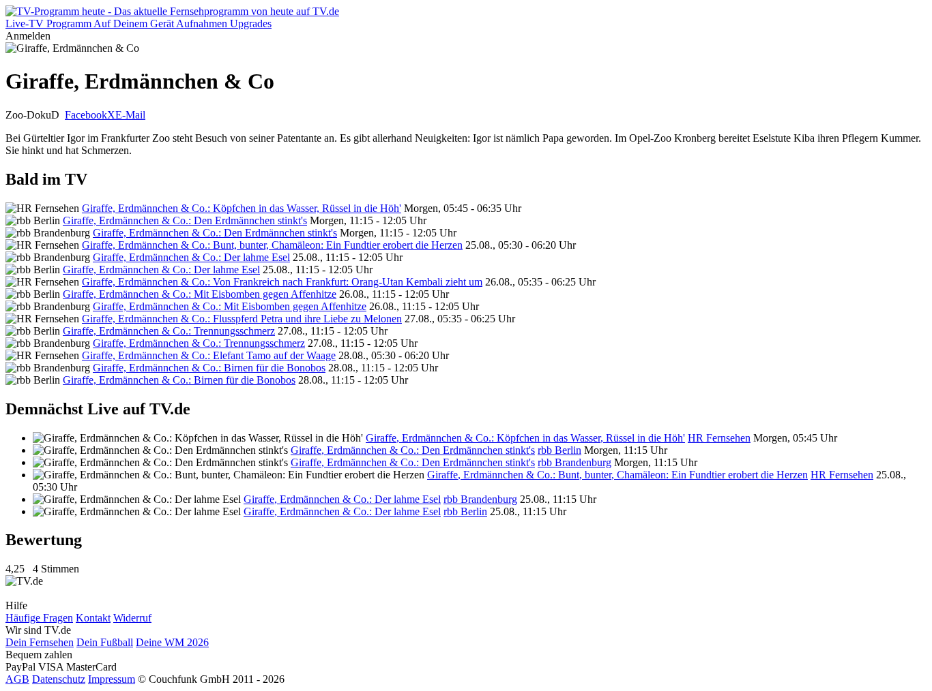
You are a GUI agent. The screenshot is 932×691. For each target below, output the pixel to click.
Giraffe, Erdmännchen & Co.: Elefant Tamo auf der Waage (209, 355)
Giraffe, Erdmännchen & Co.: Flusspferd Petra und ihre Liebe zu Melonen (242, 318)
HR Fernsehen (719, 438)
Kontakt (93, 618)
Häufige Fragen (39, 618)
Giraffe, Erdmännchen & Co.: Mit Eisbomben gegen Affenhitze (199, 294)
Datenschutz (58, 679)
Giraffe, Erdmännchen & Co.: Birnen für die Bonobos (209, 367)
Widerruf (132, 618)
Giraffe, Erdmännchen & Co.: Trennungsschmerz (169, 331)
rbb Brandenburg (574, 462)
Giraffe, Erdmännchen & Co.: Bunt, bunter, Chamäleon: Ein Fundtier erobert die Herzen (272, 245)
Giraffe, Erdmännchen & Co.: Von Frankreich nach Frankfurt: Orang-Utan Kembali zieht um (282, 282)
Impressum (111, 679)
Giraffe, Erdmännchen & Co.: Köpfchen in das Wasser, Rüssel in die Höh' (241, 208)
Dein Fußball (104, 642)
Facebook (86, 115)
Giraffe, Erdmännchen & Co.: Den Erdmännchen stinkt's (185, 220)
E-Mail (130, 115)
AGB (17, 679)
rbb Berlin (559, 450)
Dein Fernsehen (39, 642)
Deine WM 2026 (172, 642)
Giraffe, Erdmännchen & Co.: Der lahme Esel (191, 257)
